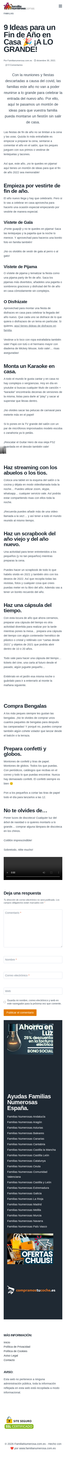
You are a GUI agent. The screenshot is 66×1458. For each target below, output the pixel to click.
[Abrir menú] (60, 6)
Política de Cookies (15, 1351)
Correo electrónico (17, 975)
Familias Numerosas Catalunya (26, 1160)
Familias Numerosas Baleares (25, 1133)
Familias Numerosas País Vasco (27, 1226)
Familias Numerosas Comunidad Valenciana (27, 1174)
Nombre (11, 959)
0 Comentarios (15, 65)
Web (8, 991)
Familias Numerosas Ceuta (24, 1166)
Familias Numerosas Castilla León (28, 1155)
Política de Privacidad (17, 1346)
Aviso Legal (11, 1355)
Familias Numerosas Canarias (25, 1138)
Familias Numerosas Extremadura (28, 1187)
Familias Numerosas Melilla (24, 1209)
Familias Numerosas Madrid (24, 1204)
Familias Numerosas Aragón (24, 1122)
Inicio (7, 1342)
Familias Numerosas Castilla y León (29, 1182)
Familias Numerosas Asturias (25, 1127)
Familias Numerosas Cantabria (26, 1144)
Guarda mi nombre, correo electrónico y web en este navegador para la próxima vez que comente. (34, 1002)
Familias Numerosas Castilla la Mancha (31, 1149)
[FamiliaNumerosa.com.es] (19, 6)
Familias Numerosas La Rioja (25, 1198)
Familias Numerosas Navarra (25, 1221)
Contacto (9, 1360)
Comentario (13, 912)
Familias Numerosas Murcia (24, 1215)
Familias (9, 14)
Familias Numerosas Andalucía (26, 1116)
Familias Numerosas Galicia (24, 1193)
